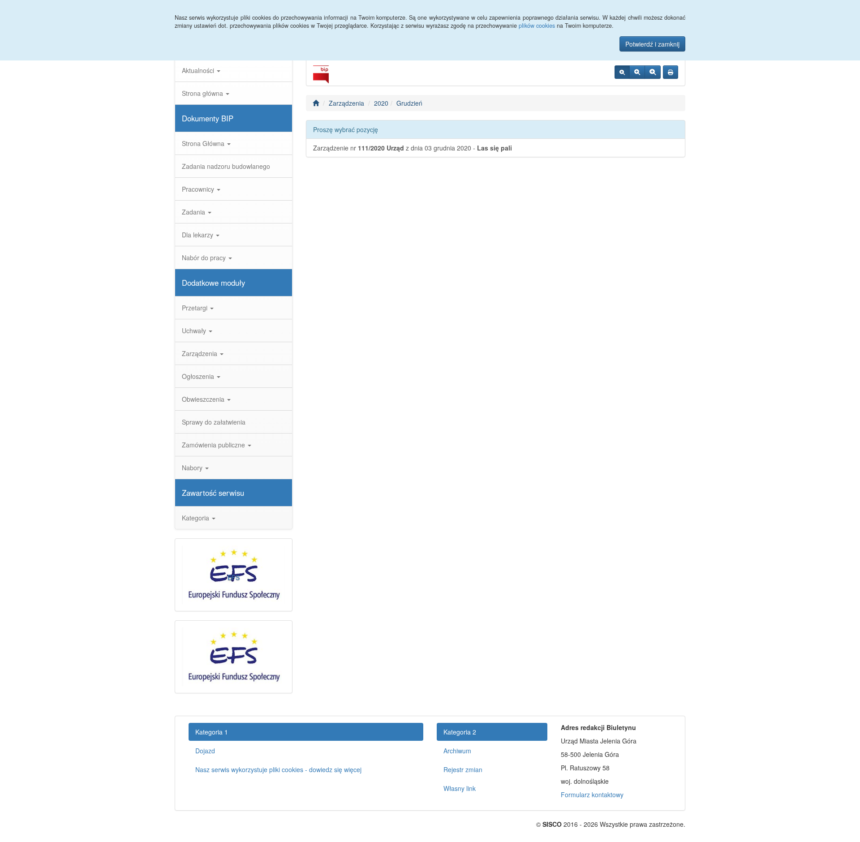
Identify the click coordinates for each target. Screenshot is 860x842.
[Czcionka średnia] (637, 72)
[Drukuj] (670, 72)
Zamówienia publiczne (214, 444)
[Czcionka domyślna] (622, 72)
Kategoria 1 (211, 731)
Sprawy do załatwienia (213, 421)
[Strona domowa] (316, 103)
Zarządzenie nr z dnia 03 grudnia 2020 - (412, 147)
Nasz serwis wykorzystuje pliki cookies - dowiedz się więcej (278, 769)
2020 (381, 103)
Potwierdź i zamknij (652, 43)
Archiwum (457, 750)
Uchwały (195, 330)
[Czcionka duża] (653, 72)
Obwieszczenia (204, 399)
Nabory (193, 467)
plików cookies (537, 25)
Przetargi (195, 307)
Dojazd (205, 750)
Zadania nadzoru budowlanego (226, 166)
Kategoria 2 (459, 731)
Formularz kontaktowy (592, 794)
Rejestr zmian (462, 769)
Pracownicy (199, 189)
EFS (234, 577)
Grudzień (409, 103)
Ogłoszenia (199, 376)
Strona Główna (204, 143)
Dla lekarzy (198, 234)
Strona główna (203, 93)
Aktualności (199, 70)
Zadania (194, 211)
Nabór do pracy (205, 257)
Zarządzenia (200, 353)
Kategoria (196, 517)
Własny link (459, 788)
